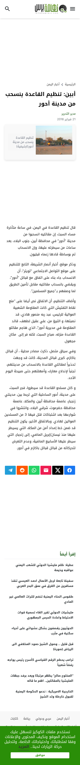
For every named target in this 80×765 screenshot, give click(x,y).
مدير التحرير (69, 113)
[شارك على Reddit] (22, 470)
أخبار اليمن (53, 84)
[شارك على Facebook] (69, 470)
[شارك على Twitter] (57, 470)
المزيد (23, 746)
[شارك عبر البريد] (46, 470)
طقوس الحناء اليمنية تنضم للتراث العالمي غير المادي (41, 599)
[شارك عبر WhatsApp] (34, 470)
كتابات (14, 718)
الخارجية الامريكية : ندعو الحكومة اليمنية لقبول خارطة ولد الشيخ (44, 694)
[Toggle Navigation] (73, 9)
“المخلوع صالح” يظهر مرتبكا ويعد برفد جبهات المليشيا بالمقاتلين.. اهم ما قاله (41, 678)
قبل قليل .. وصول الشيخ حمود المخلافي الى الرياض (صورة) (42, 646)
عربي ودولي (43, 718)
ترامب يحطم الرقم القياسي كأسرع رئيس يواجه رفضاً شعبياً (40, 662)
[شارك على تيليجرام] (10, 470)
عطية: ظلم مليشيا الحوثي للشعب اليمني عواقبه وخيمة (44, 567)
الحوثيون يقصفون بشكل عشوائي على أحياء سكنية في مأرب (42, 630)
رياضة (26, 718)
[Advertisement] (40, 49)
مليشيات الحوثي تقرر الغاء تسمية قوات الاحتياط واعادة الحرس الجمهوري (45, 615)
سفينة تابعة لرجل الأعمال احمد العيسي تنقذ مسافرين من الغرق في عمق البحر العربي (42, 583)
